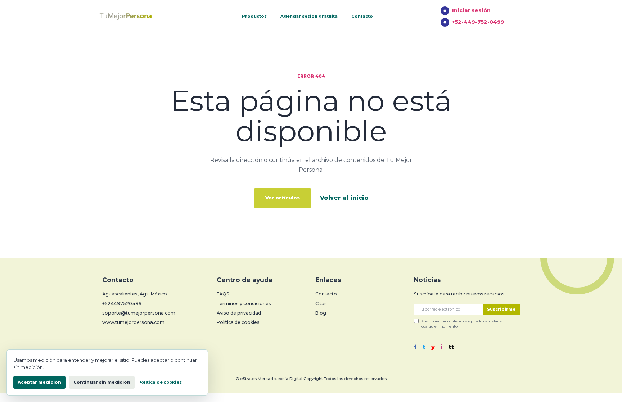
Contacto (362, 16)
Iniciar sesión (471, 10)
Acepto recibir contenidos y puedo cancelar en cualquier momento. (462, 323)
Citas (321, 303)
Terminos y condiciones (244, 303)
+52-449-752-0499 (478, 22)
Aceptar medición (39, 382)
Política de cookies (238, 322)
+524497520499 (122, 303)
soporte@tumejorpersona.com (138, 313)
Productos (254, 16)
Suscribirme (501, 309)
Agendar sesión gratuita (309, 16)
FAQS (223, 294)
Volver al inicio (344, 197)
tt (451, 347)
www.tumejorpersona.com (133, 322)
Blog (320, 313)
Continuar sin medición (101, 382)
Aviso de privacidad (239, 313)
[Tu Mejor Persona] (136, 17)
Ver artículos (282, 197)
